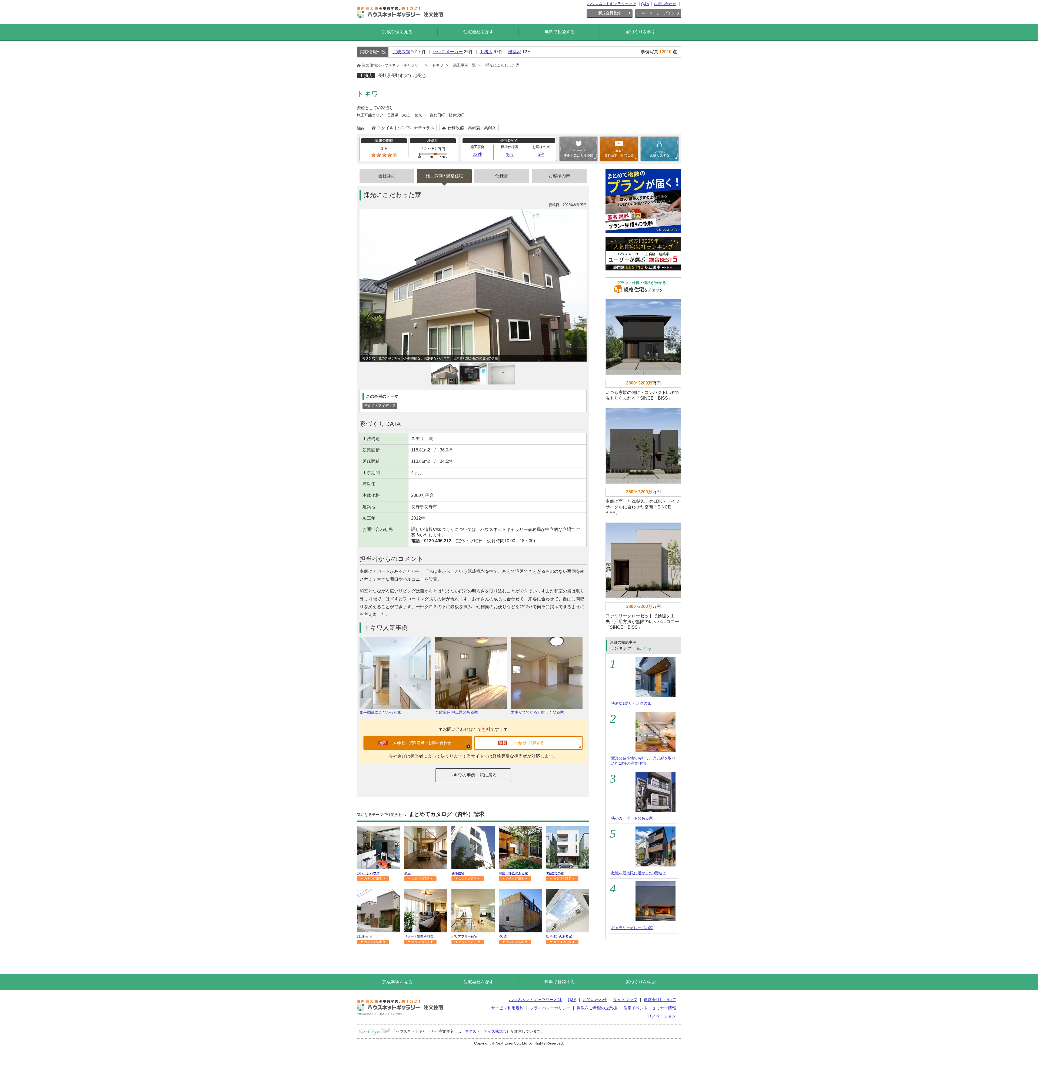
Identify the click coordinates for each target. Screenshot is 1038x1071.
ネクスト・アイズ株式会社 (487, 1031)
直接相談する (659, 153)
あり (509, 154)
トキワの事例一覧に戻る (473, 775)
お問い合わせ (665, 4)
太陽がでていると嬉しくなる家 (537, 712)
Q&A (645, 4)
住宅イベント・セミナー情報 (649, 1008)
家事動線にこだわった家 (380, 712)
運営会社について (660, 999)
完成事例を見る (397, 31)
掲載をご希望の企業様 (597, 1008)
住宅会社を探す (478, 31)
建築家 (514, 51)
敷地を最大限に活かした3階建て (638, 873)
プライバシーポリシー (550, 1008)
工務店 (486, 51)
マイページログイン (658, 13)
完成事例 (401, 51)
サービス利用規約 (507, 1008)
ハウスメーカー (447, 51)
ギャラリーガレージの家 (632, 928)
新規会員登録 (609, 13)
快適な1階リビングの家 (631, 703)
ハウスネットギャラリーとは (611, 4)
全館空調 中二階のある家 (456, 712)
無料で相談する (559, 31)
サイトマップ (625, 999)
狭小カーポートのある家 (632, 818)
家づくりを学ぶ (641, 31)
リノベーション (662, 1016)
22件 (477, 154)
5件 (541, 154)
